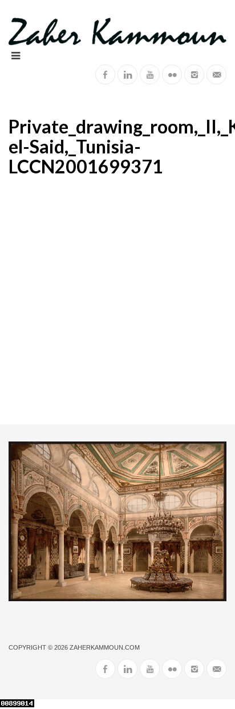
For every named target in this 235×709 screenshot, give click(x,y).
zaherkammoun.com (105, 647)
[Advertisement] (117, 301)
